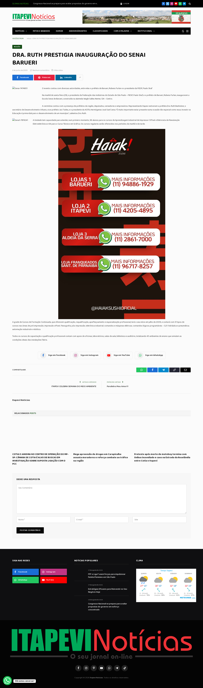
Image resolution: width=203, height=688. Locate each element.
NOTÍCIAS (19, 31)
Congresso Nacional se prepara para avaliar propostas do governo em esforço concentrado (66, 3)
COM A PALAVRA (121, 31)
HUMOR (59, 31)
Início (29, 38)
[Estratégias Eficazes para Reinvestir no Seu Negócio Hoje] (79, 588)
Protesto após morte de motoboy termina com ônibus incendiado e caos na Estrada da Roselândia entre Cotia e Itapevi (162, 457)
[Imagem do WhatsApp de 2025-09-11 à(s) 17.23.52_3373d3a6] (111, 318)
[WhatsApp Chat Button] (7, 680)
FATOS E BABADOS (41, 31)
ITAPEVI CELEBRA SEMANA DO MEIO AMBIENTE (73, 386)
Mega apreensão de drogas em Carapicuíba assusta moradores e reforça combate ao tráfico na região (100, 457)
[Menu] (187, 31)
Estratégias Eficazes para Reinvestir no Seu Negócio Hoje (107, 591)
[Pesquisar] (189, 3)
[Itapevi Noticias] (33, 17)
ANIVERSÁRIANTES (78, 31)
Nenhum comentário (41, 70)
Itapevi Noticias (21, 400)
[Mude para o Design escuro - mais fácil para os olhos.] (183, 31)
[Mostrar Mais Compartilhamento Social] (80, 77)
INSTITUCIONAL (145, 31)
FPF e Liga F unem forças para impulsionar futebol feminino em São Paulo (106, 576)
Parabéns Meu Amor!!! (117, 386)
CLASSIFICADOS (100, 31)
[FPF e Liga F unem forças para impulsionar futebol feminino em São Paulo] (79, 573)
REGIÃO (17, 46)
